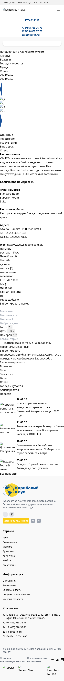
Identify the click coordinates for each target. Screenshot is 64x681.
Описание (6, 135)
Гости (3, 327)
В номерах (6, 146)
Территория (7, 138)
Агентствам (9, 585)
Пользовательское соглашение (37, 659)
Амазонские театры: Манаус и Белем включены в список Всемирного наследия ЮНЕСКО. (40, 430)
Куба (5, 537)
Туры (3, 370)
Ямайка (7, 560)
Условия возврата (13, 599)
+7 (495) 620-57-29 (32, 31)
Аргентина (9, 555)
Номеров (6, 335)
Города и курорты (11, 386)
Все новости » (9, 473)
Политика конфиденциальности (12, 659)
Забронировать (10, 350)
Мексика (7, 546)
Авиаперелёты (9, 390)
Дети (3, 331)
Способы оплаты (12, 589)
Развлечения (8, 142)
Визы (3, 378)
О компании (9, 580)
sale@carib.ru (31, 34)
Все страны (9, 565)
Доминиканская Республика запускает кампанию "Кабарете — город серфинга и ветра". (38, 449)
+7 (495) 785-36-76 (32, 27)
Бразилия (6, 366)
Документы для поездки (16, 594)
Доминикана (10, 542)
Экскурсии (6, 374)
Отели (4, 382)
